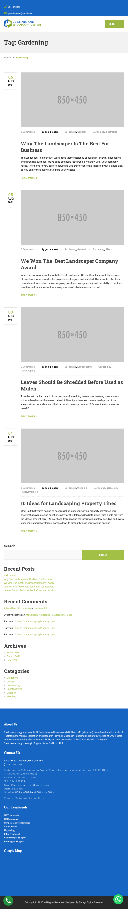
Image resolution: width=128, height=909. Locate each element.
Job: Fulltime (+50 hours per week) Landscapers (29, 586)
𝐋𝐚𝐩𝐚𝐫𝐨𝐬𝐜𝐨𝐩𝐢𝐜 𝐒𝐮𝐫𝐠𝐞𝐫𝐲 (15, 837)
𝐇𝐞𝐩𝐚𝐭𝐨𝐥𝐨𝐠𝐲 (10, 830)
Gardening (70, 132)
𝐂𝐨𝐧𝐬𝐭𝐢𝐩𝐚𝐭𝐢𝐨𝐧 (10, 826)
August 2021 (13, 656)
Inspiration (112, 132)
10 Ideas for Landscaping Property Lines (68, 503)
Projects (33, 491)
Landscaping (84, 366)
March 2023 (13, 652)
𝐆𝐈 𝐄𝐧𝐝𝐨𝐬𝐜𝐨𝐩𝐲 (11, 819)
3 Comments (28, 488)
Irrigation (111, 488)
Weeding (82, 488)
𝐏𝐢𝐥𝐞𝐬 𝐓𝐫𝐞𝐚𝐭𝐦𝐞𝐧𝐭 (12, 834)
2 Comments (28, 132)
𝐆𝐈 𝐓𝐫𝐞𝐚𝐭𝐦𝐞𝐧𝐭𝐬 (11, 815)
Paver (24, 491)
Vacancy (11, 692)
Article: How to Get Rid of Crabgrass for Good (49, 615)
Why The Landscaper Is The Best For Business (28, 579)
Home (7, 57)
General (81, 132)
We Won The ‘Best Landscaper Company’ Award (29, 583)
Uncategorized (14, 689)
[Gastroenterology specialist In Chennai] (22, 22)
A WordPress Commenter (17, 608)
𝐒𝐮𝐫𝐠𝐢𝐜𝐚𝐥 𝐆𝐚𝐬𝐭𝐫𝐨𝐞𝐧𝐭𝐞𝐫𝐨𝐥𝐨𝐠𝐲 (17, 822)
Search (10, 546)
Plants (109, 249)
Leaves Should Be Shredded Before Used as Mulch (30, 590)
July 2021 (12, 660)
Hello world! (10, 575)
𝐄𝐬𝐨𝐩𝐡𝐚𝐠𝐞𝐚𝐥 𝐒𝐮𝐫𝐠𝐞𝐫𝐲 (14, 841)
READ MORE (28, 177)
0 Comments (28, 249)
